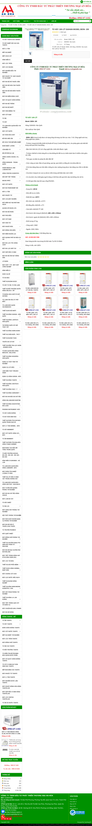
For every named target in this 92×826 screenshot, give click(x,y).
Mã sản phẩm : (58, 39)
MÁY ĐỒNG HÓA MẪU (9, 230)
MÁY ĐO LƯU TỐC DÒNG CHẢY (10, 243)
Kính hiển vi (73, 801)
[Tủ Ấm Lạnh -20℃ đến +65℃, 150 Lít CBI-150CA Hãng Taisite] (49, 304)
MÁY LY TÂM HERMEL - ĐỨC (11, 426)
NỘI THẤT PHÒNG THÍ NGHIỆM (11, 515)
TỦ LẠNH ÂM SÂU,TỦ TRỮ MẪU (10, 300)
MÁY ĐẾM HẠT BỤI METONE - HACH (11, 203)
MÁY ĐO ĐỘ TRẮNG (8, 103)
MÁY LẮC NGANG (7, 67)
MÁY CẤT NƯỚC (7, 131)
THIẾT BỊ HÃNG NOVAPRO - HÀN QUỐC (10, 357)
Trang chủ (5, 21)
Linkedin (74, 35)
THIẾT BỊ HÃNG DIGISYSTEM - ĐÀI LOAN (11, 404)
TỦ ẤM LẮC (5, 506)
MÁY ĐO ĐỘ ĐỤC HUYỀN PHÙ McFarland (11, 550)
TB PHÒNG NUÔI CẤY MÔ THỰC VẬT (10, 326)
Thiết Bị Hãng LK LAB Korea (9, 598)
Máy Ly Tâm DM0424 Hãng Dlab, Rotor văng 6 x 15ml (11, 732)
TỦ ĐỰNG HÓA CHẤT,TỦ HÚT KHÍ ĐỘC (11, 295)
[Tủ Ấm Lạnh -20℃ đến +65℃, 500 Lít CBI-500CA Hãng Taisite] (66, 279)
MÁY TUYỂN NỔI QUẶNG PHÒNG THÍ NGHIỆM (9, 488)
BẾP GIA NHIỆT (7, 52)
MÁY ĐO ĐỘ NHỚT (8, 107)
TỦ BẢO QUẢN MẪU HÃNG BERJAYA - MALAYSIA (10, 351)
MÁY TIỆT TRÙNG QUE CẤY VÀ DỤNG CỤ (10, 603)
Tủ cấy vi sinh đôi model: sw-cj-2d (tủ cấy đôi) (14, 751)
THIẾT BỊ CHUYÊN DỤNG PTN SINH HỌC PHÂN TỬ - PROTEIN (11, 544)
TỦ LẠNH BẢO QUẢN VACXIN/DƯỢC (8, 306)
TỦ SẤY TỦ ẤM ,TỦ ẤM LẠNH (11, 285)
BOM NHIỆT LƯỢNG (8, 146)
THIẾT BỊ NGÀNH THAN (9, 338)
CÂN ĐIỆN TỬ (6, 149)
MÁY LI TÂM (6, 48)
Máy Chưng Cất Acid (9, 573)
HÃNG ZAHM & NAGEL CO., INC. (10, 157)
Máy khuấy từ (74, 808)
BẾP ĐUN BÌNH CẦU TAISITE (10, 670)
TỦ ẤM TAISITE (7, 620)
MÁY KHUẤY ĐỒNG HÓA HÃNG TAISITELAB (11, 687)
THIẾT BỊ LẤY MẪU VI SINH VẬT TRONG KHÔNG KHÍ (10, 477)
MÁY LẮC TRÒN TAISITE (9, 638)
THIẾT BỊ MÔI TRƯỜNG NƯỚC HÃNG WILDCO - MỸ (11, 289)
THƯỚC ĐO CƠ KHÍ (8, 341)
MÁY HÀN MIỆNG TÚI (8, 111)
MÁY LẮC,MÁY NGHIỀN (9, 199)
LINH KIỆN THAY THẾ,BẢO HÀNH (10, 371)
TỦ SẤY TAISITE (7, 624)
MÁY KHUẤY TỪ (7, 195)
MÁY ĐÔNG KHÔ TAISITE (10, 642)
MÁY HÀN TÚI (6, 223)
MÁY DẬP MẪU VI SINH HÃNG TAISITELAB (11, 692)
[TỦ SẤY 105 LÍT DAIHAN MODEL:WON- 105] (37, 39)
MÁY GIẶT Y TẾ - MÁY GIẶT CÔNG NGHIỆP (10, 265)
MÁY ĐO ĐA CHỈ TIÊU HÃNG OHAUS (10, 494)
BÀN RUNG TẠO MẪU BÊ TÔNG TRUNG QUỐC (9, 448)
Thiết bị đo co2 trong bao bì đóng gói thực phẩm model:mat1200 (15, 741)
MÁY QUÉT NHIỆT (7, 533)
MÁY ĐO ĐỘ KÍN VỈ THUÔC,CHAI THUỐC (8, 525)
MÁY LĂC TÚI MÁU (8, 561)
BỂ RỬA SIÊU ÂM (7, 138)
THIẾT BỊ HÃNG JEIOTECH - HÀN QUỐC (10, 384)
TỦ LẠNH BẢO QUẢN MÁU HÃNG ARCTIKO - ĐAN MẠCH (11, 483)
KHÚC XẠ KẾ (6, 274)
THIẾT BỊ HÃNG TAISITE (9, 380)
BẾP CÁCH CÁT (7, 56)
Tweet (65, 35)
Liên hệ (53, 21)
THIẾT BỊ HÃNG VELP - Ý (9, 389)
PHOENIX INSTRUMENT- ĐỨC (11, 409)
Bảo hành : (60, 44)
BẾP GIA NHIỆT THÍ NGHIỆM (10, 635)
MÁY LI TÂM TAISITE (8, 677)
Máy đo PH (73, 804)
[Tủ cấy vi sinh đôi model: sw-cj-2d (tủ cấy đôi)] (5, 755)
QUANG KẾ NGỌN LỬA (9, 208)
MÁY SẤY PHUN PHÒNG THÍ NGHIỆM (10, 593)
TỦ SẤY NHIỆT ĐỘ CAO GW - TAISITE (11, 44)
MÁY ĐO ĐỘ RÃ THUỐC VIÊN (11, 81)
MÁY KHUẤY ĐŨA (7, 226)
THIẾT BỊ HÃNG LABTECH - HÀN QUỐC (10, 320)
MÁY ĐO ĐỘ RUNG (8, 211)
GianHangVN (87, 822)
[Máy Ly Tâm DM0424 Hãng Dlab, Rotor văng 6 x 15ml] (11, 720)
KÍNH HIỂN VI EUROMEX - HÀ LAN (11, 461)
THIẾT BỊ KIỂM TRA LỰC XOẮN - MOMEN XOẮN (11, 346)
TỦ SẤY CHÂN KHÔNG (9, 413)
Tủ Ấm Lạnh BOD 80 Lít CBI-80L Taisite (32, 289)
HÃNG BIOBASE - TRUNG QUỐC (10, 163)
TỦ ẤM (4, 118)
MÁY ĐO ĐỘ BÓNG (8, 612)
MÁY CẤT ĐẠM (6, 114)
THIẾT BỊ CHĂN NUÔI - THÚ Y (11, 334)
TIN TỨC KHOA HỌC (40, 21)
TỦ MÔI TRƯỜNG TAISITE (10, 649)
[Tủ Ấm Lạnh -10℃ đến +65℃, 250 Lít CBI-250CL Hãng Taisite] (32, 304)
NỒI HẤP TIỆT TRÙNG (9, 177)
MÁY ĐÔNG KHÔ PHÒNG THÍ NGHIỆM (11, 538)
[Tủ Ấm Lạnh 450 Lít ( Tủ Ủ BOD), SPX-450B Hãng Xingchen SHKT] (83, 304)
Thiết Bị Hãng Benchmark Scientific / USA (11, 587)
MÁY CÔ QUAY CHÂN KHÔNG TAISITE (11, 659)
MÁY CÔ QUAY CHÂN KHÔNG (11, 100)
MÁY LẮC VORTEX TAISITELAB (8, 698)
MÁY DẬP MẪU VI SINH (9, 252)
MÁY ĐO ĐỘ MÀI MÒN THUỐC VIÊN (11, 91)
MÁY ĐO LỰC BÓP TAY (9, 248)
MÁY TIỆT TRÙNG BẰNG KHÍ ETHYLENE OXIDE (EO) (11, 556)
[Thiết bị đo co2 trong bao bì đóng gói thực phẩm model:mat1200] (5, 745)
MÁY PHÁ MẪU (6, 215)
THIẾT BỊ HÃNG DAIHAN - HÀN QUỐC (11, 315)
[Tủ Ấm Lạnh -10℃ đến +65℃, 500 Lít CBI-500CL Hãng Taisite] (49, 279)
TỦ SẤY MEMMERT (8, 429)
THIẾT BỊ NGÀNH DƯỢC (9, 281)
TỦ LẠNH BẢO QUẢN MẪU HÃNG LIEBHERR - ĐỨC (10, 467)
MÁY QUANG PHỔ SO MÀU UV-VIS (11, 238)
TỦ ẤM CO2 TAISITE (8, 646)
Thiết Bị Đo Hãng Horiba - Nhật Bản (11, 569)
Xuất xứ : (60, 42)
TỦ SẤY (4, 122)
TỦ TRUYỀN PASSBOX (9, 530)
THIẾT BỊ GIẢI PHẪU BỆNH (10, 564)
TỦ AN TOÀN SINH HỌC (9, 416)
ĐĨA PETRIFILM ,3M (8, 153)
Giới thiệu (16, 21)
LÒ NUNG (5, 261)
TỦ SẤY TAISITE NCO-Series (11, 39)
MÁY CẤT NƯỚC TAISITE (10, 631)
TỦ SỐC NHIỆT (6, 502)
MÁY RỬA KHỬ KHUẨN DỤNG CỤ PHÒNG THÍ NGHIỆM (11, 519)
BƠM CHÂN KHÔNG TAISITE (10, 627)
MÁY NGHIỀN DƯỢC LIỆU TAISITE (10, 681)
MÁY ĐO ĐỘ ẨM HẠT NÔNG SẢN (10, 256)
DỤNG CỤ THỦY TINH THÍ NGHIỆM (10, 362)
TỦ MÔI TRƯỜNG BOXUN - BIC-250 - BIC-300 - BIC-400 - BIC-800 (11, 455)
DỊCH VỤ (26, 21)
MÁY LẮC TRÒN (7, 63)
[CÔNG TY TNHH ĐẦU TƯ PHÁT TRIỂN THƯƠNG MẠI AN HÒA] (46, 18)
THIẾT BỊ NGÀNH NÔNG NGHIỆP (9, 582)
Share (56, 35)
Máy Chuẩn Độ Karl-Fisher (11, 608)
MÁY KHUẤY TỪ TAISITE (9, 673)
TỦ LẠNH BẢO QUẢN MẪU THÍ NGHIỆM (11, 126)
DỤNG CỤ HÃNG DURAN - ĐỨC (11, 376)
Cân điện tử (73, 799)
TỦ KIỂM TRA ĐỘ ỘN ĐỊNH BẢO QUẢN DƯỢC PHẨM (10, 654)
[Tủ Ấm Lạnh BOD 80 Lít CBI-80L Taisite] (32, 279)
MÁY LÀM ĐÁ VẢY (7, 499)
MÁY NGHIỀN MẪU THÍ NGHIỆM (9, 71)
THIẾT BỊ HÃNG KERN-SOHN (11, 330)
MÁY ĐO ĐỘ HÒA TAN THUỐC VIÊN (11, 86)
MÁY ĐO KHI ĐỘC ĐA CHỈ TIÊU (11, 396)
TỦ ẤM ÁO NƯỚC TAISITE (10, 702)
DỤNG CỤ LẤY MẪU (8, 367)
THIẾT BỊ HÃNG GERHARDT (10, 393)
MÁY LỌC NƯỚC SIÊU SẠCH (11, 577)
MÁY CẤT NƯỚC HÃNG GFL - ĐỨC (11, 434)
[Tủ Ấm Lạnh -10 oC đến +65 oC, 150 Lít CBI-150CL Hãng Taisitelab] (66, 304)
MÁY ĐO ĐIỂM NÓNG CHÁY (10, 96)
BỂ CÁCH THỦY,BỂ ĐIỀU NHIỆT (11, 142)
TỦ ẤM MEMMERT (7, 438)
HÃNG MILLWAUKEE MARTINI (11, 400)
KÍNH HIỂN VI (6, 59)
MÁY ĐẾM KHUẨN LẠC (9, 234)
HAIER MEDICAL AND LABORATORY (8, 168)
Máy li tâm (73, 806)
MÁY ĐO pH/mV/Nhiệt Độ (10, 188)
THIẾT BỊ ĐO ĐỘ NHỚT (9, 310)
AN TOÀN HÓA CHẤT (8, 135)
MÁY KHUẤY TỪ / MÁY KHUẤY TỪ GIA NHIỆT (11, 77)
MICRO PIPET (6, 180)
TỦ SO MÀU (5, 277)
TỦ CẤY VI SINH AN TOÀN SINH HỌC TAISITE (10, 665)
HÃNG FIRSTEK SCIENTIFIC (10, 173)
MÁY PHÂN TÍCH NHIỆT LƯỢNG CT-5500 (9, 472)
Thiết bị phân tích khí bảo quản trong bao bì (11, 421)
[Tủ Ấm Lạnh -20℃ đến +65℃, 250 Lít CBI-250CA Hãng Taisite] (83, 279)
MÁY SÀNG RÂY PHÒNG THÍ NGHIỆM (10, 510)
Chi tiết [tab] (28, 61)
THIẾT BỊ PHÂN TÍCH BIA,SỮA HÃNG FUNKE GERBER (11, 443)
